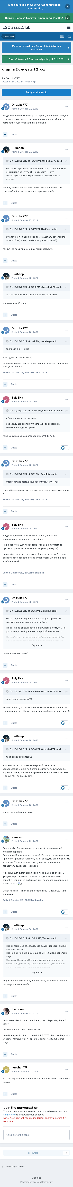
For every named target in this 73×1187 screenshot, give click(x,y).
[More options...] (66, 107)
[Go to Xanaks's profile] (6, 839)
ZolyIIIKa (46, 474)
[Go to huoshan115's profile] (6, 1069)
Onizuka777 (12, 78)
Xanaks (46, 938)
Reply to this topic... (20, 1134)
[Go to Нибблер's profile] (6, 149)
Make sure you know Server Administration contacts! (34, 6)
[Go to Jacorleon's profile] (6, 1011)
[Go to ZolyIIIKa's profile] (6, 399)
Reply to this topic (36, 92)
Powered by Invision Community (36, 1182)
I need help (30, 81)
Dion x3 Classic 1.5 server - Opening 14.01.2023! (34, 18)
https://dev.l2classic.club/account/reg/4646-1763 (29, 436)
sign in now (9, 1114)
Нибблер (46, 229)
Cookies (36, 1177)
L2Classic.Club (16, 27)
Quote (14, 134)
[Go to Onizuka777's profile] (6, 106)
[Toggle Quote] (7, 160)
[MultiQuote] (5, 134)
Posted (25, 108)
